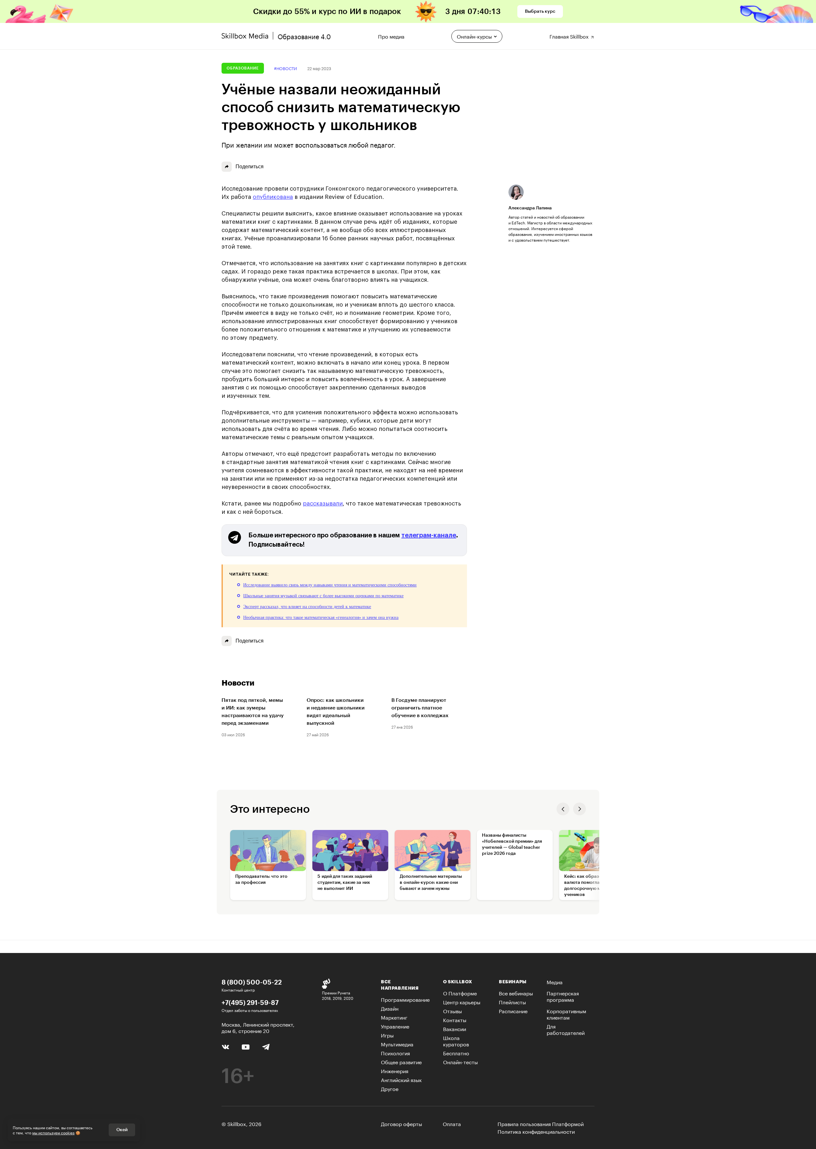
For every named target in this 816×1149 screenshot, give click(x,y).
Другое (389, 1088)
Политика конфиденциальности (536, 1131)
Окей (121, 1130)
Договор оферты (401, 1123)
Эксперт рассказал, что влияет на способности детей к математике (307, 606)
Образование (243, 68)
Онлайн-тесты (460, 1061)
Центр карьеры (461, 1002)
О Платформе (460, 993)
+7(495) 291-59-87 (250, 1002)
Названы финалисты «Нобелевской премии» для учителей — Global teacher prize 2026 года (512, 844)
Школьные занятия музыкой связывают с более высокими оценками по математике (323, 595)
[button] (563, 809)
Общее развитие (401, 1061)
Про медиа (391, 35)
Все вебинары (516, 993)
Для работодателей (566, 1029)
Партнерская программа (563, 996)
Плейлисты (512, 1002)
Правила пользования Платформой (541, 1123)
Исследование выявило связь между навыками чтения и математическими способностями (330, 585)
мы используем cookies (53, 1132)
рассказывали (323, 503)
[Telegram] (266, 1046)
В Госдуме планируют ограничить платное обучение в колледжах (419, 708)
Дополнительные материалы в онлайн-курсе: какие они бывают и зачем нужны (431, 882)
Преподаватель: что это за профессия (261, 879)
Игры (387, 1035)
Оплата (452, 1123)
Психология (395, 1053)
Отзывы (452, 1010)
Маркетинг (394, 1017)
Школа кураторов (456, 1040)
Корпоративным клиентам (566, 1014)
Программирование (405, 999)
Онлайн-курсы (474, 36)
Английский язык (401, 1079)
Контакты (454, 1019)
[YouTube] (246, 1046)
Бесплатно (456, 1053)
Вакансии (454, 1028)
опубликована (273, 197)
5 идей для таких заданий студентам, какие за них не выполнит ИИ (344, 882)
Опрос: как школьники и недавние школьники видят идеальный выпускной (336, 712)
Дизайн (389, 1008)
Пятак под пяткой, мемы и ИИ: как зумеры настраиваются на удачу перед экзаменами (253, 712)
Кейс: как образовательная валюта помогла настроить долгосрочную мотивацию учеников (594, 885)
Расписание (513, 1010)
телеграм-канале (428, 535)
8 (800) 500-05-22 (252, 981)
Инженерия (394, 1070)
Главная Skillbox (570, 35)
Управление (395, 1026)
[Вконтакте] (225, 1046)
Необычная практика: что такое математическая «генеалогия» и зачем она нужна (320, 617)
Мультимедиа (397, 1044)
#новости (285, 68)
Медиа (555, 981)
